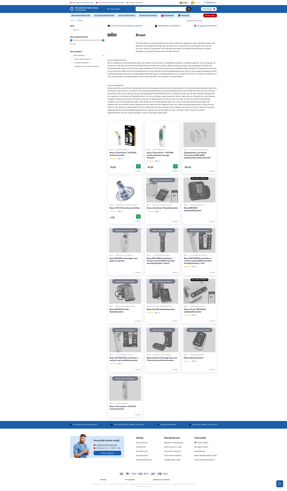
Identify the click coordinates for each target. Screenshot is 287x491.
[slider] (71, 40)
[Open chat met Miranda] (279, 483)
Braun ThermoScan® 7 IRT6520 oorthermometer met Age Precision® (160, 155)
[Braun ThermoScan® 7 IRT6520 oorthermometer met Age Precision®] (162, 134)
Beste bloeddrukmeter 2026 (81, 15)
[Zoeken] (189, 9)
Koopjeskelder (169, 15)
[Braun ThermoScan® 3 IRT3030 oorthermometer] (125, 134)
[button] (118, 9)
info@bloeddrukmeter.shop (106, 445)
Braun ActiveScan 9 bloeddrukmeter (162, 208)
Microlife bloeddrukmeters (148, 15)
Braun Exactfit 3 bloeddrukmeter (161, 309)
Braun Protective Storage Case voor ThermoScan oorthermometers (162, 359)
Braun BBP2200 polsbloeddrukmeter (192, 209)
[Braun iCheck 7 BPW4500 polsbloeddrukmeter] (199, 291)
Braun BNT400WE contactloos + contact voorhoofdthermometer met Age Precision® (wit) (198, 260)
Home (72, 20)
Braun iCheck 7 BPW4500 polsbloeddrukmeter (195, 310)
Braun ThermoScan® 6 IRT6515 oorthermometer (123, 407)
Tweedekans (185, 15)
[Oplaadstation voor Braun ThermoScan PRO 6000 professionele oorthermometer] (199, 134)
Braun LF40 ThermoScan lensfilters (125, 208)
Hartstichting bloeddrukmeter (104, 15)
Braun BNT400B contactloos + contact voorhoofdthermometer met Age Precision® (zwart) (161, 260)
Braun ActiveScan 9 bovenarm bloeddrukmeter (146, 99)
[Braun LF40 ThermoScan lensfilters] (125, 189)
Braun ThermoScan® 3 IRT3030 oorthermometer (123, 153)
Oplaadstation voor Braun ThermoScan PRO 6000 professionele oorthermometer (197, 155)
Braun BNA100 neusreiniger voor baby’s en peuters (123, 259)
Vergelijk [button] (138, 171)
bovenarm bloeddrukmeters (137, 71)
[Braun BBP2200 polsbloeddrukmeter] (199, 189)
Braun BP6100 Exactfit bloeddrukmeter (119, 310)
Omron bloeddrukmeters (127, 15)
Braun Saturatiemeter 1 (194, 358)
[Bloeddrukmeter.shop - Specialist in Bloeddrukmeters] (84, 9)
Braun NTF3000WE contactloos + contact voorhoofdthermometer (124, 359)
